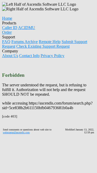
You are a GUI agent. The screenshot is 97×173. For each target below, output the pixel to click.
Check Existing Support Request (43, 46)
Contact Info (29, 55)
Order (7, 32)
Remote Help (50, 41)
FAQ (6, 41)
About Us (10, 55)
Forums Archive (24, 41)
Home (7, 18)
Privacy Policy (52, 55)
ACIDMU (26, 27)
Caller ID (9, 27)
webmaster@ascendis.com (16, 132)
